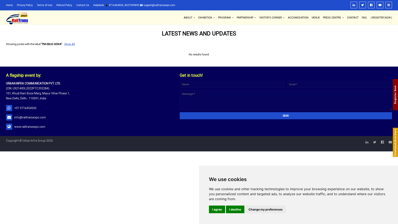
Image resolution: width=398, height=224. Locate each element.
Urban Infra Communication (34, 148)
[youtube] (380, 5)
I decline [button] (235, 209)
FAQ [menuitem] (364, 17)
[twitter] (362, 5)
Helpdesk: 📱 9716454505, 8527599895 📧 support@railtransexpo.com (134, 5)
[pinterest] (388, 5)
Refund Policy (64, 5)
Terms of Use (44, 5)
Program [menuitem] (224, 17)
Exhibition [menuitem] (205, 17)
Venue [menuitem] (316, 17)
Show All (69, 44)
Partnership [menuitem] (245, 17)
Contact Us (82, 5)
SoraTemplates (73, 148)
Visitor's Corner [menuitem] (270, 17)
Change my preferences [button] (266, 209)
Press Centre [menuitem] (332, 17)
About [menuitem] (188, 17)
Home (9, 5)
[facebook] (371, 5)
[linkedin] (354, 5)
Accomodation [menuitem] (298, 17)
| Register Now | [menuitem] (381, 17)
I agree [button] (217, 209)
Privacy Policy (25, 5)
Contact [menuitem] (353, 17)
